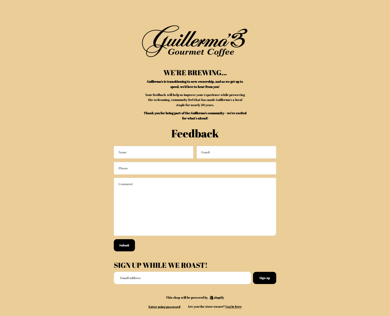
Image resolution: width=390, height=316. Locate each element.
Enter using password (164, 307)
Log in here (233, 306)
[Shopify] (217, 298)
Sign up (264, 278)
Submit (124, 245)
